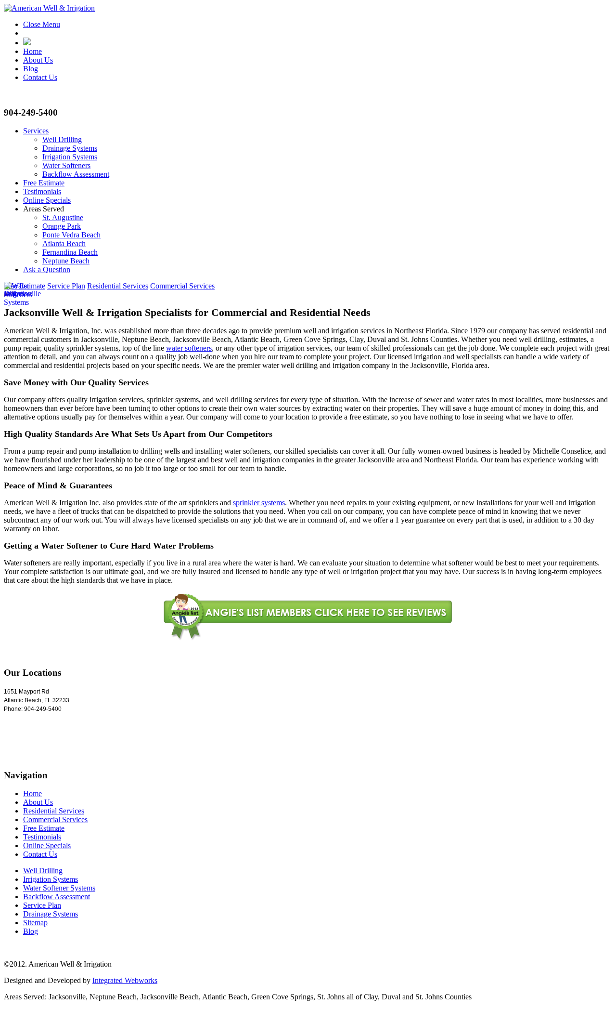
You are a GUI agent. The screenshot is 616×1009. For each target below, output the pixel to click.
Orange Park (61, 226)
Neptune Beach (66, 261)
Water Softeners (66, 165)
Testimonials (42, 191)
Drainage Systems (69, 148)
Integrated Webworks (124, 980)
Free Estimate (43, 183)
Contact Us (40, 77)
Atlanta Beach (64, 243)
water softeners (189, 348)
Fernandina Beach (70, 252)
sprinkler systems (259, 502)
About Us (38, 60)
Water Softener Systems (59, 888)
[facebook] (27, 43)
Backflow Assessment (75, 174)
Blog (30, 69)
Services (36, 131)
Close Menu (41, 24)
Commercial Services (182, 286)
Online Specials (47, 200)
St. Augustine (62, 217)
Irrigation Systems (69, 157)
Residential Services (117, 286)
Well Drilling (62, 139)
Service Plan (66, 286)
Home (32, 51)
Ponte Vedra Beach (71, 235)
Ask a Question (46, 269)
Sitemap (35, 922)
